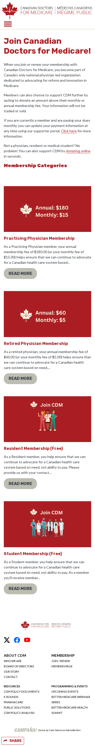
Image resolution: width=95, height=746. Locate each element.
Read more (20, 273)
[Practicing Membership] (47, 209)
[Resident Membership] (47, 419)
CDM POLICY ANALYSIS (19, 712)
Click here (69, 131)
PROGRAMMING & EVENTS (69, 686)
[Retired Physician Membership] (47, 314)
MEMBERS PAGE (61, 666)
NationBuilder (73, 730)
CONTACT (11, 676)
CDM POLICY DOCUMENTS (21, 691)
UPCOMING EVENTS (64, 691)
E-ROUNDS (11, 696)
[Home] (46, 10)
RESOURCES (12, 686)
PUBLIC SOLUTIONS (17, 707)
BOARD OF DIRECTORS (19, 666)
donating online (78, 151)
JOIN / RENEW (60, 661)
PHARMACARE (13, 702)
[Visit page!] (7, 640)
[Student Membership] (47, 524)
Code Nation (55, 730)
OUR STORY (11, 671)
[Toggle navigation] (8, 24)
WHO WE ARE (13, 661)
